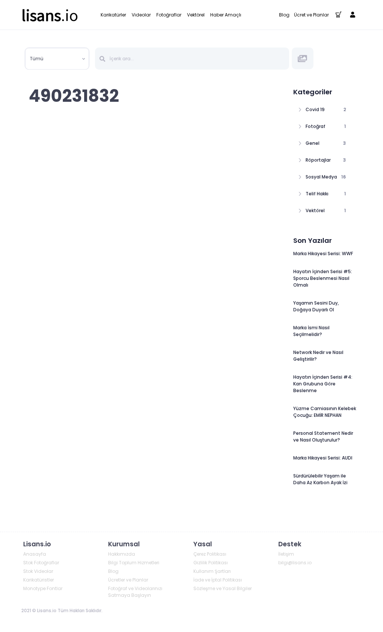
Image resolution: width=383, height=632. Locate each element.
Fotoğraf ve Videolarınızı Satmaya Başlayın (135, 591)
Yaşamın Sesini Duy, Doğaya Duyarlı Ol (316, 306)
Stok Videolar (38, 571)
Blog (284, 15)
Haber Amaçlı (225, 15)
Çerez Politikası (209, 554)
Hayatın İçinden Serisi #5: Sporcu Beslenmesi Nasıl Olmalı (322, 278)
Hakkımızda (121, 554)
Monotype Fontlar (42, 588)
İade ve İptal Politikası (217, 580)
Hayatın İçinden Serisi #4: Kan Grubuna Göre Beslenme (322, 384)
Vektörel (196, 15)
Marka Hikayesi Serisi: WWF (323, 253)
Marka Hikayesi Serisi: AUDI (322, 458)
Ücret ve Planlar (311, 15)
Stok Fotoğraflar (41, 562)
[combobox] (57, 59)
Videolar (141, 15)
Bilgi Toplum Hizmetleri (133, 562)
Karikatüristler (38, 580)
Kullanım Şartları (212, 571)
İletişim (286, 554)
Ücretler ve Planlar (128, 580)
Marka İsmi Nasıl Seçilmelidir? (311, 331)
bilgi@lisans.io (295, 562)
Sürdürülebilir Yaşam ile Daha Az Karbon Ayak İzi (320, 479)
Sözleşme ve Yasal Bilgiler (222, 588)
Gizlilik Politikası (210, 562)
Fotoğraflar (168, 15)
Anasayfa (34, 554)
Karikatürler (113, 15)
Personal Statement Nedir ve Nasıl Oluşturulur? (323, 436)
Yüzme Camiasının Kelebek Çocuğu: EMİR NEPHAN (324, 411)
